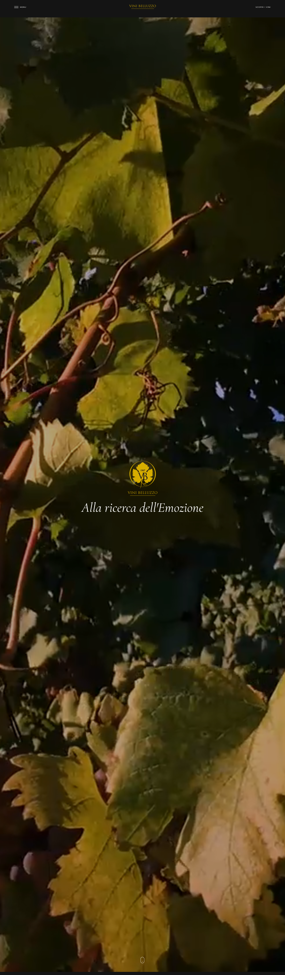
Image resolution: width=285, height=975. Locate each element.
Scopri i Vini (263, 7)
